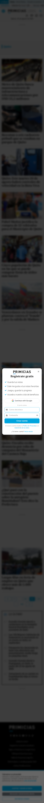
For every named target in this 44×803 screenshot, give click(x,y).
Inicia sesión (28, 431)
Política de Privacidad (29, 426)
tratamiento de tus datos (22, 428)
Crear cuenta (22, 421)
